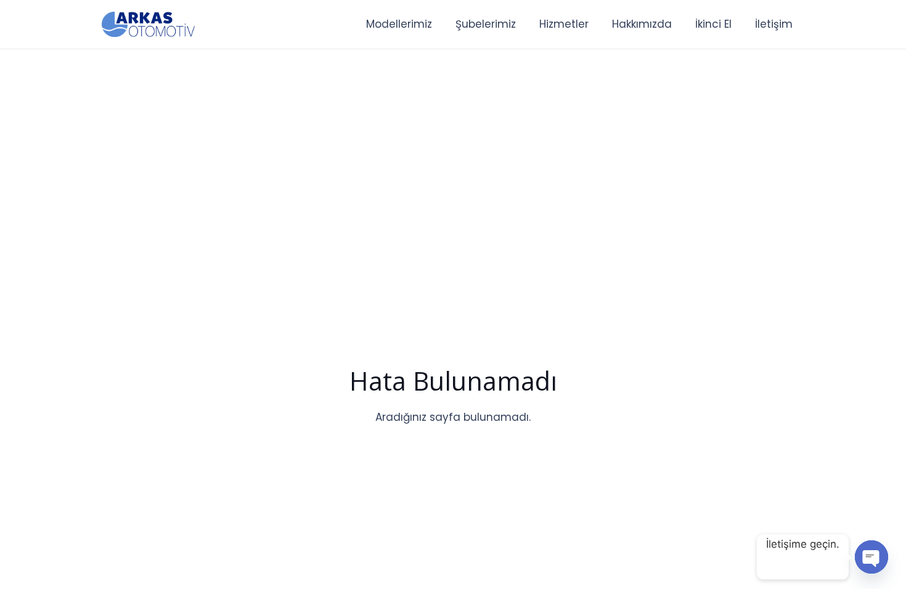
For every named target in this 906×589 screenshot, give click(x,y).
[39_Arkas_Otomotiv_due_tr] (148, 25)
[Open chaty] (871, 557)
